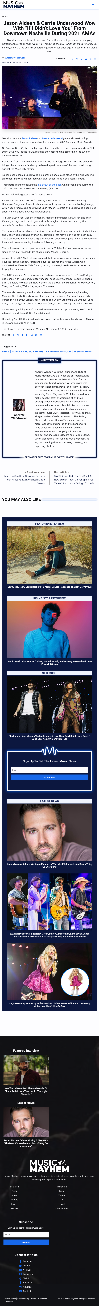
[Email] (95, 59)
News (5, 16)
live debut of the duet (49, 184)
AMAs (5, 351)
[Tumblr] (77, 59)
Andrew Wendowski (19, 416)
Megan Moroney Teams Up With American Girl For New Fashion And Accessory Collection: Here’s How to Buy (49, 1005)
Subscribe (49, 777)
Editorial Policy (9, 1298)
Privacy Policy (23, 1298)
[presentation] (49, 555)
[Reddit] (86, 59)
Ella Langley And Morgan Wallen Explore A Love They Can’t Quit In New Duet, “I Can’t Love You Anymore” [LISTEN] (49, 737)
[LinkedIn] (81, 59)
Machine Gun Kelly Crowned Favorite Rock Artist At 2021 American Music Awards (24, 480)
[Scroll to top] (92, 1300)
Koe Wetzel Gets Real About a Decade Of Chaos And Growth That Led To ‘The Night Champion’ (26, 1091)
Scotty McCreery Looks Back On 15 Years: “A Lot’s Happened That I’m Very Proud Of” (50, 588)
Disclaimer (9, 1301)
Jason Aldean (83, 351)
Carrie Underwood (58, 351)
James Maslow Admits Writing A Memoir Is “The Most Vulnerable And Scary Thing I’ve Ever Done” (49, 865)
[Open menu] (93, 4)
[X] (72, 59)
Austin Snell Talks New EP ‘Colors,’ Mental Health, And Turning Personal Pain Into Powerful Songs (49, 663)
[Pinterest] (90, 59)
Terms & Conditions (39, 1298)
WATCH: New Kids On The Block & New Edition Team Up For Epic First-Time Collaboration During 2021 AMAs (75, 480)
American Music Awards (27, 351)
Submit (26, 1242)
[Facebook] (68, 59)
